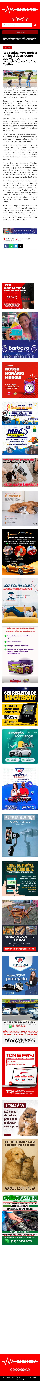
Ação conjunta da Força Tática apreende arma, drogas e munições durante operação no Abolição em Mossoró (20, 39)
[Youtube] (22, 19)
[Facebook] (18, 19)
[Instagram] (13, 19)
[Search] (35, 25)
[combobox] (17, 25)
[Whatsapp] (26, 19)
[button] (6, 246)
